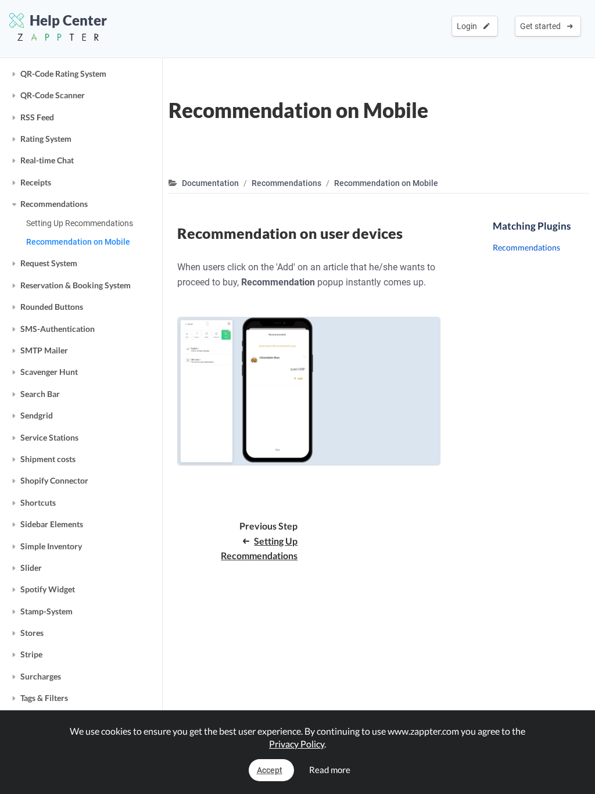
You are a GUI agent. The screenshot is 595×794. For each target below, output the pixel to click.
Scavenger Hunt (49, 372)
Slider (31, 568)
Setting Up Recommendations (79, 223)
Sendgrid (36, 415)
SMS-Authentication (57, 329)
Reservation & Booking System (75, 285)
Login (469, 26)
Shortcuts (38, 502)
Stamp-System (46, 611)
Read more (329, 769)
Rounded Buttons (51, 307)
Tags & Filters (44, 698)
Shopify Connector (54, 480)
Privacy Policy (296, 743)
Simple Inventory (51, 546)
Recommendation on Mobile (78, 241)
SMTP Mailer (44, 350)
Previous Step (259, 540)
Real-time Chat (47, 160)
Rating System (45, 139)
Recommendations (54, 204)
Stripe (31, 654)
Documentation (210, 183)
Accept (269, 770)
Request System (48, 263)
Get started (542, 26)
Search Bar (40, 394)
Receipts (35, 182)
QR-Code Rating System (63, 73)
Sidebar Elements (51, 524)
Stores (32, 633)
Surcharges (40, 676)
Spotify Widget (47, 589)
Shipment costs (48, 459)
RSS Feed (37, 117)
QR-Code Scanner (52, 95)
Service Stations (49, 437)
